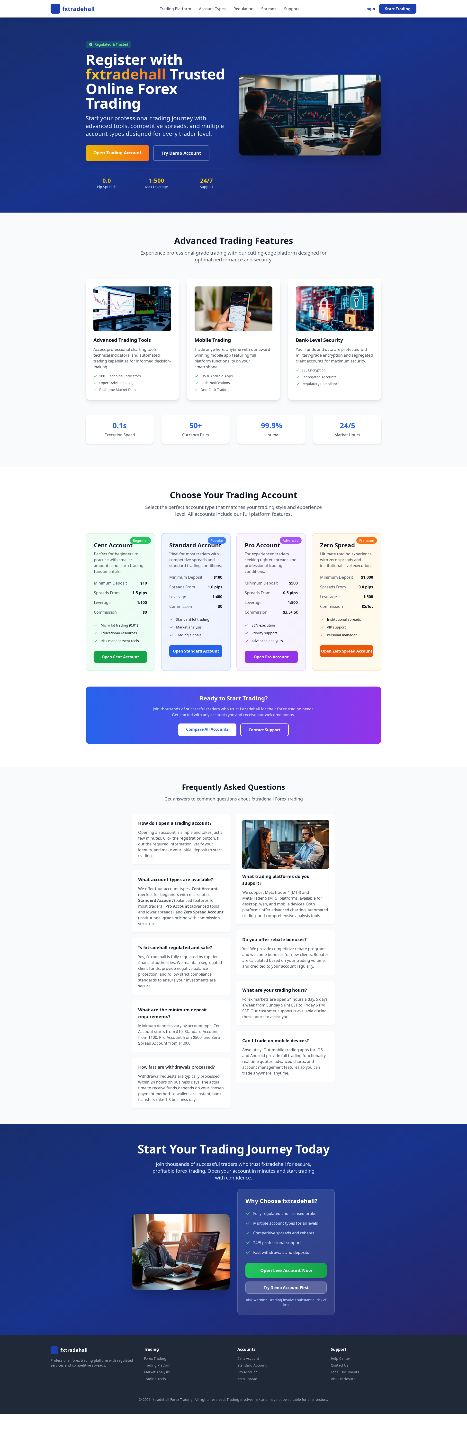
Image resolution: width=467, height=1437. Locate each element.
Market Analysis (157, 1372)
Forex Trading (155, 1358)
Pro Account (247, 1372)
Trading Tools (155, 1379)
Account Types (212, 8)
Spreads (268, 8)
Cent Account (248, 1358)
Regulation (243, 8)
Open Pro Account (271, 657)
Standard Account (252, 1365)
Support (291, 8)
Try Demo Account (181, 153)
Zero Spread (247, 1379)
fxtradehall (78, 9)
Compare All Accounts (207, 729)
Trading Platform (175, 8)
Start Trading (398, 8)
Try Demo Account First (286, 1287)
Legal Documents (345, 1372)
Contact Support (264, 729)
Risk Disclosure (343, 1379)
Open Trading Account (117, 152)
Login (369, 8)
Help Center (340, 1358)
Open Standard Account (196, 651)
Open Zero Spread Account (346, 651)
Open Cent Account (120, 657)
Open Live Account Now (286, 1270)
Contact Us (339, 1365)
